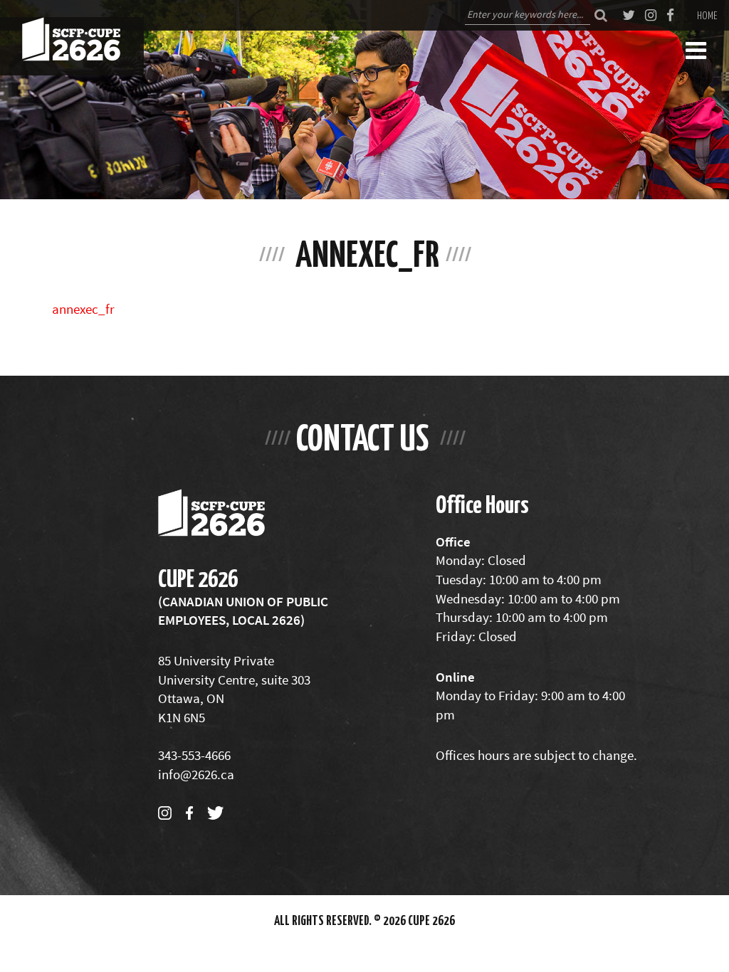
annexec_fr (83, 308)
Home (707, 15)
